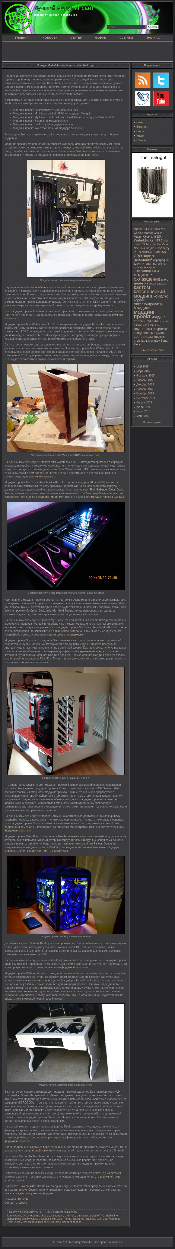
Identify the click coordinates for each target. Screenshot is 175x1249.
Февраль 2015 (145, 375)
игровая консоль (156, 283)
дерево (140, 283)
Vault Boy (101, 1218)
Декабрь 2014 (145, 384)
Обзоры (141, 140)
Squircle (90, 1218)
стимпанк (159, 336)
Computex (159, 229)
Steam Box (61, 850)
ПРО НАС (153, 37)
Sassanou (69, 973)
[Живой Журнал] (142, 98)
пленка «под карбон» (147, 325)
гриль (164, 279)
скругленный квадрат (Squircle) (98, 651)
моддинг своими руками (149, 319)
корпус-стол (81, 489)
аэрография (161, 260)
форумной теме (110, 1176)
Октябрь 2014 (145, 393)
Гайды (140, 131)
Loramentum (55, 1215)
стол (137, 340)
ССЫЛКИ (126, 37)
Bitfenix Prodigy (80, 840)
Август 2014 (144, 402)
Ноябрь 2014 (144, 389)
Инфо (140, 135)
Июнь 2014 (143, 411)
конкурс (160, 296)
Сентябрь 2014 (145, 398)
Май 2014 (142, 416)
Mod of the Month (158, 244)
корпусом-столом (39, 980)
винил (155, 271)
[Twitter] (161, 80)
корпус (139, 300)
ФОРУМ (101, 37)
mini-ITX (139, 244)
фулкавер (147, 340)
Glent (44, 1215)
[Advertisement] (87, 51)
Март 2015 (143, 371)
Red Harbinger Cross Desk (106, 489)
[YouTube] (161, 98)
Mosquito (98, 324)
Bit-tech (23, 1199)
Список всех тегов (152, 350)
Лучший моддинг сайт (64, 8)
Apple (138, 229)
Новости (141, 122)
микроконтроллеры (149, 304)
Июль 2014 (143, 407)
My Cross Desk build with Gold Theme (49, 1218)
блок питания (143, 263)
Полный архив (152, 422)
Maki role (80, 143)
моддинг (142, 308)
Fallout (98, 843)
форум (23, 1202)
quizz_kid (149, 248)
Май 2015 (142, 366)
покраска (160, 329)
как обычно (28, 1186)
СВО (138, 256)
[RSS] (142, 80)
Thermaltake (144, 251)
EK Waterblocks (148, 238)
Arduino (147, 229)
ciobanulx (34, 1215)
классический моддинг (149, 294)
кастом (142, 287)
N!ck (9, 1211)
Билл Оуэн (160, 251)
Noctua (138, 248)
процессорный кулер (149, 333)
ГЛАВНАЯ (22, 37)
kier (165, 240)
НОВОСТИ (50, 37)
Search (152, 27)
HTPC (159, 240)
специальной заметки (38, 1150)
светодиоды (143, 336)
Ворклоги (142, 126)
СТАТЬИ (76, 37)
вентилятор (142, 271)
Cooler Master (143, 232)
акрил (148, 255)
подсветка (143, 329)
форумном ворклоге (42, 476)
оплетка (163, 321)
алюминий (143, 260)
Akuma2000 (20, 1215)
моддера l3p (46, 496)
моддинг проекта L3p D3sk (108, 496)
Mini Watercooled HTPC (90, 1215)
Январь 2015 (144, 380)
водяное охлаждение (147, 277)
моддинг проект (144, 314)
